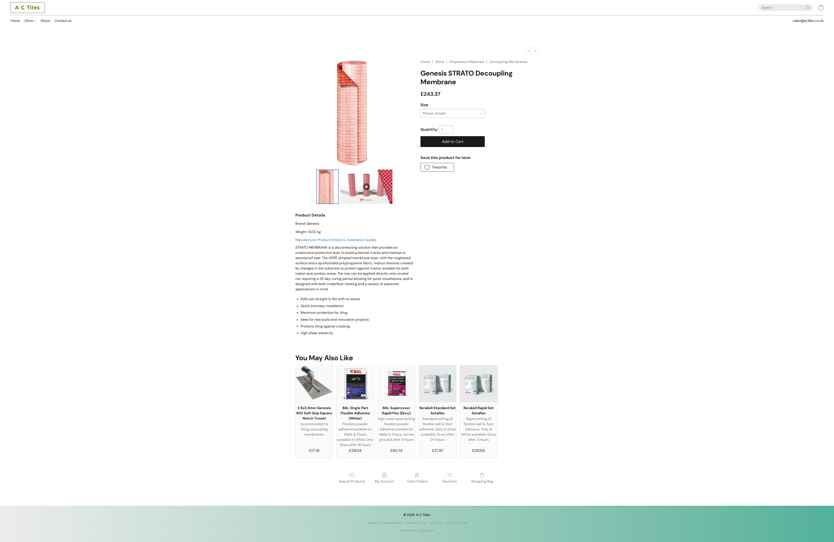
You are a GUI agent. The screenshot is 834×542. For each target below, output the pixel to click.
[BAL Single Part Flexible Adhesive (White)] (355, 383)
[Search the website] (808, 7)
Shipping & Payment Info (384, 523)
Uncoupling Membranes (508, 61)
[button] (27, 7)
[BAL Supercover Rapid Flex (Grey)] (396, 383)
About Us (436, 523)
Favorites (449, 481)
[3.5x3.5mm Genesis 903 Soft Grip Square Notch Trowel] (314, 383)
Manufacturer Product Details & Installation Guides (335, 240)
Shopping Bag (482, 481)
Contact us (63, 20)
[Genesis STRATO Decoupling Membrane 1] (366, 187)
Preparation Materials (467, 61)
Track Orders (417, 481)
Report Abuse (457, 523)
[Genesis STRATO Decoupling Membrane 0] (327, 187)
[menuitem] (529, 51)
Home (15, 20)
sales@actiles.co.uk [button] (808, 20)
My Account (384, 481)
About (45, 20)
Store (29, 20)
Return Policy (416, 523)
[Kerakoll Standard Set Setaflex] (437, 383)
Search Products (352, 481)
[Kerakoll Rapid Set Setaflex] (478, 383)
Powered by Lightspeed (417, 530)
